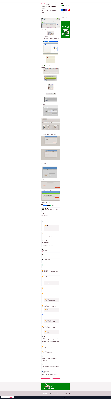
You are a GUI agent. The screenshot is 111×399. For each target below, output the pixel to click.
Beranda (42, 3)
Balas (42, 223)
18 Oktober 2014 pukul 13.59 (48, 320)
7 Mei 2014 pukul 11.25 (45, 233)
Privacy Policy (63, 397)
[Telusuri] (69, 1)
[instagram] (69, 393)
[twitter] (66, 393)
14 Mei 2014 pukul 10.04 (46, 288)
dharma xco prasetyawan (47, 259)
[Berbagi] (59, 8)
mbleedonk (45, 254)
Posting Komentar (51, 378)
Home (58, 397)
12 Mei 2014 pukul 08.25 (46, 270)
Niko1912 (45, 336)
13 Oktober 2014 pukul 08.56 (46, 305)
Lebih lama (58, 380)
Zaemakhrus (45, 397)
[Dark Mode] (67, 1)
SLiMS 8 (44, 3)
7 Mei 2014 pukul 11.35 (45, 249)
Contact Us (67, 397)
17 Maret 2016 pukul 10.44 (46, 351)
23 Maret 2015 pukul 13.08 (48, 331)
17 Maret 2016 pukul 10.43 (46, 346)
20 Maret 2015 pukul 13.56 (46, 326)
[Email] (52, 205)
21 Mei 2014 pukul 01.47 (48, 299)
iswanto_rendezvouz (46, 314)
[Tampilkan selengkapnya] (53, 205)
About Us (61, 397)
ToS (69, 397)
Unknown (47, 281)
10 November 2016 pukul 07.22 (46, 371)
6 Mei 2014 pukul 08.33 (45, 221)
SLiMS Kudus (47, 225)
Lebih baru (43, 380)
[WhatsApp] (50, 205)
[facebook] (65, 393)
